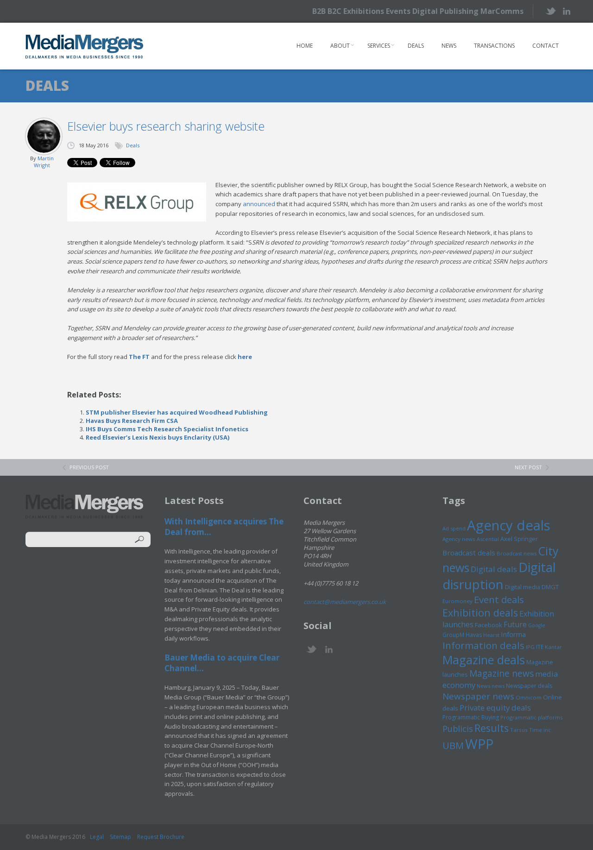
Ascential (488, 538)
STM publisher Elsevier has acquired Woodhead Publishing (177, 412)
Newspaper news (478, 696)
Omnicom (529, 697)
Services (378, 46)
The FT (139, 357)
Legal (97, 837)
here (245, 357)
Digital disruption (499, 576)
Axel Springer (519, 539)
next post (528, 467)
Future (515, 624)
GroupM (453, 634)
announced (259, 204)
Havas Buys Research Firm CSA (132, 420)
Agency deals (508, 525)
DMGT (550, 587)
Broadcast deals (468, 552)
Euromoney (457, 601)
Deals (416, 46)
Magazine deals (483, 659)
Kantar (553, 646)
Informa (513, 634)
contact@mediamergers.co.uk (344, 602)
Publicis (457, 728)
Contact (545, 46)
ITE (539, 647)
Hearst (491, 634)
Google (536, 625)
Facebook (488, 625)
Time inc (540, 729)
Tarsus (519, 729)
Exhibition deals (480, 612)
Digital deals (494, 569)
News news (491, 685)
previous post (89, 467)
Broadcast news (516, 553)
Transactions (494, 46)
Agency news (458, 538)
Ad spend (454, 528)
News (449, 46)
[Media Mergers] (84, 46)
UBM (453, 745)
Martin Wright (44, 162)
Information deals (483, 645)
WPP (479, 744)
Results (491, 728)
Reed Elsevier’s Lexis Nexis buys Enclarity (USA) (157, 437)
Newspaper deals (529, 686)
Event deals (499, 599)
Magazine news (501, 673)
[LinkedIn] (566, 10)
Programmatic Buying (470, 717)
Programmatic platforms (531, 717)
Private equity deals (495, 707)
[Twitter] (550, 11)
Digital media (522, 587)
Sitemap (120, 837)
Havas (474, 635)
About (340, 46)
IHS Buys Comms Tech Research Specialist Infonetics (167, 429)
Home (304, 46)
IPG (530, 646)
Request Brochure (160, 837)
